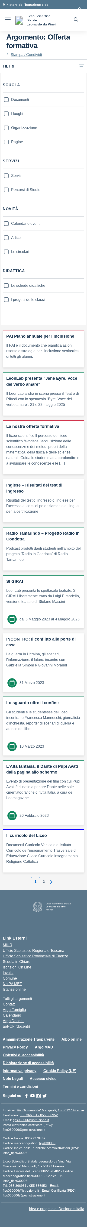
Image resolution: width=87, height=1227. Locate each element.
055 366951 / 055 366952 (39, 1115)
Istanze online (14, 989)
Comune (10, 978)
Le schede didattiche (28, 285)
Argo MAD (44, 1047)
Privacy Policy (15, 1047)
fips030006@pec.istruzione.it (24, 1129)
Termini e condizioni (20, 1086)
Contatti (9, 1004)
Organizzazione (24, 128)
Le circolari (20, 252)
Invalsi (8, 973)
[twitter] (44, 1096)
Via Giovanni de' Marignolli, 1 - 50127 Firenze (50, 1110)
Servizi (17, 176)
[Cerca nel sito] (76, 20)
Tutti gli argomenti (17, 999)
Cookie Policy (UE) (59, 1071)
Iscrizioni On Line (17, 967)
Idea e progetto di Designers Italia (56, 1209)
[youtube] (32, 1096)
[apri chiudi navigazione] (8, 20)
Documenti (20, 100)
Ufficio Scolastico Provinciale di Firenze (35, 956)
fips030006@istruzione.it (31, 1120)
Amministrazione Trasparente (29, 1039)
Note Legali (13, 1079)
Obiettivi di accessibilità (23, 1055)
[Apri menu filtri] (81, 66)
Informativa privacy (19, 1071)
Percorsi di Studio (25, 190)
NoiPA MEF (12, 984)
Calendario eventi (25, 223)
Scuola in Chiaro (16, 962)
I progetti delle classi (28, 300)
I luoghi (17, 114)
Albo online (71, 1039)
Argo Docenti (13, 1021)
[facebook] (26, 1096)
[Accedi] (79, 9)
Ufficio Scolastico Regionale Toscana (33, 951)
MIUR (7, 945)
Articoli (17, 238)
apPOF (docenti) (16, 1026)
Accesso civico (43, 1079)
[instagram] (38, 1096)
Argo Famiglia (14, 1010)
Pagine (17, 142)
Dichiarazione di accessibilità (28, 1063)
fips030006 (47, 1143)
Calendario (12, 1015)
